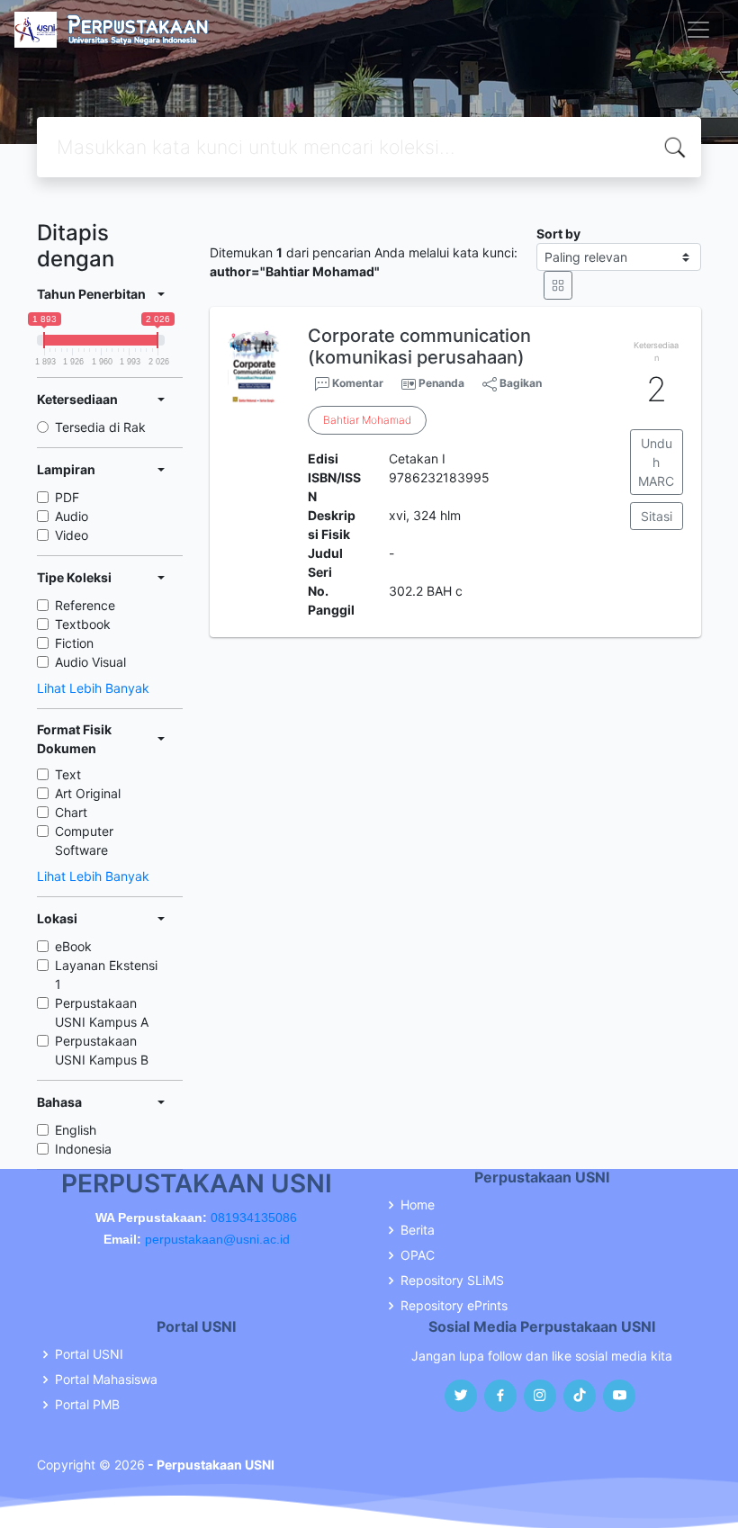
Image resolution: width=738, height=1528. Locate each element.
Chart (71, 812)
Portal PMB (87, 1404)
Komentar (356, 383)
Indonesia (83, 1148)
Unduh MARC (656, 462)
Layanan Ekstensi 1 (106, 974)
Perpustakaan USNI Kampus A (101, 1012)
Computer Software (84, 840)
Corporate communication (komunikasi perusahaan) (419, 346)
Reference (85, 605)
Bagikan (519, 383)
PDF (67, 497)
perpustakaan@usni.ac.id (217, 1239)
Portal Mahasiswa (106, 1379)
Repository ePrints (454, 1305)
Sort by (558, 233)
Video (71, 535)
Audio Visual (90, 662)
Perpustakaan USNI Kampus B (101, 1050)
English (75, 1129)
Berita (417, 1230)
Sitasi (656, 516)
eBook (73, 946)
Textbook (83, 624)
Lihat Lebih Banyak (93, 688)
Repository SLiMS (452, 1280)
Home (417, 1205)
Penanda (441, 383)
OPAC (417, 1255)
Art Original (88, 793)
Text (68, 774)
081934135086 (254, 1217)
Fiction (74, 643)
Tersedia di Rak (100, 427)
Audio (71, 516)
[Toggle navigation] (698, 30)
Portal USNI (89, 1354)
